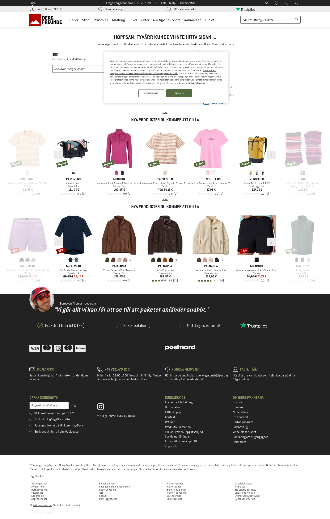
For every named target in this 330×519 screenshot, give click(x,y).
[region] (166, 77)
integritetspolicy (197, 83)
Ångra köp (171, 446)
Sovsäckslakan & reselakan (114, 486)
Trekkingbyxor (39, 483)
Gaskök (103, 495)
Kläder (73, 20)
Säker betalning (113, 9)
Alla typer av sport (166, 20)
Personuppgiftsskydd (189, 432)
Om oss (237, 402)
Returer (170, 422)
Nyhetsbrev (240, 412)
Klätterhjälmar (175, 483)
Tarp (101, 492)
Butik (32, 3)
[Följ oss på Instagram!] (103, 407)
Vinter (145, 20)
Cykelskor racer (243, 483)
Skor (85, 20)
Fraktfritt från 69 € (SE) (50, 9)
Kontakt (170, 417)
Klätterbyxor (174, 486)
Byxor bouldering (176, 489)
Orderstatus (172, 407)
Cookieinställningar (177, 436)
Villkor (169, 432)
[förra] (58, 155)
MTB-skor (240, 486)
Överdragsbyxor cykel (247, 495)
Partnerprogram (243, 422)
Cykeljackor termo (245, 498)
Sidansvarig (240, 427)
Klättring (118, 20)
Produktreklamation (178, 427)
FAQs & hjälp (173, 412)
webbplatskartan (42, 505)
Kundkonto (240, 407)
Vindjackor (37, 492)
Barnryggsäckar (108, 498)
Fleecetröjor (38, 486)
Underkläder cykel (245, 492)
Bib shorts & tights (245, 489)
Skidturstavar (174, 498)
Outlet (209, 20)
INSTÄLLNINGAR (151, 93)
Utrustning (100, 20)
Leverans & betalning (178, 402)
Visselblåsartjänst (244, 432)
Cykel (133, 20)
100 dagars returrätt (184, 9)
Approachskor (39, 498)
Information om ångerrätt (181, 441)
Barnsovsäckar (39, 489)
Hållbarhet (239, 442)
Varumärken (192, 20)
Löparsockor (38, 495)
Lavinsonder (174, 495)
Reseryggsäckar (108, 489)
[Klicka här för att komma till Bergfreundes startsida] (47, 20)
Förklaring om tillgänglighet (250, 437)
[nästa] (271, 155)
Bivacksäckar (106, 483)
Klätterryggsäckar (177, 492)
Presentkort (240, 417)
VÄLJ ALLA (179, 93)
